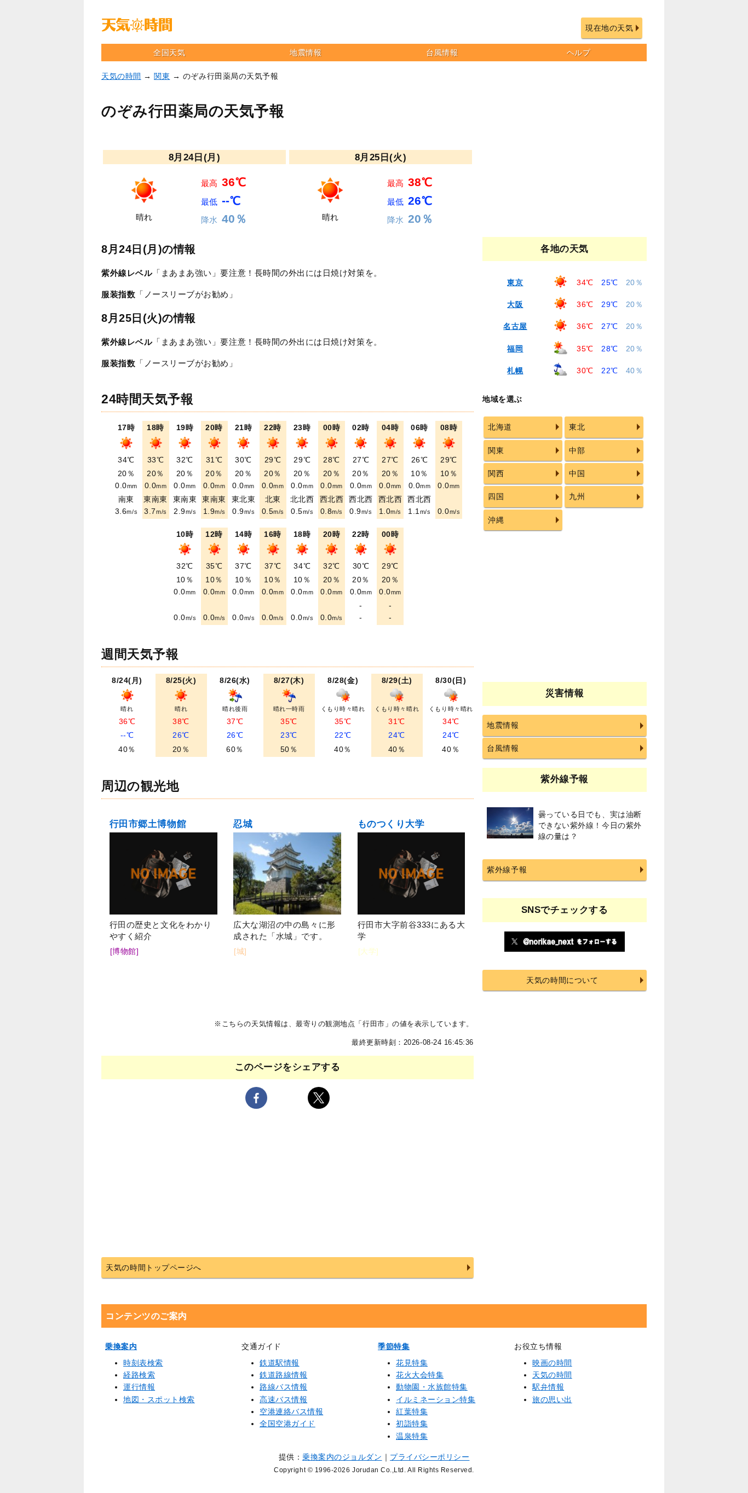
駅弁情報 (548, 1386)
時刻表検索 (143, 1362)
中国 (577, 473)
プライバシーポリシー (429, 1457)
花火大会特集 (420, 1374)
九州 (577, 496)
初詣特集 (412, 1423)
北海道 (500, 427)
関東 (162, 76)
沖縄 (496, 520)
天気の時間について (562, 980)
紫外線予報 (507, 869)
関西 (496, 473)
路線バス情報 (283, 1386)
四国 (496, 496)
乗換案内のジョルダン (342, 1457)
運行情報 (139, 1386)
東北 (577, 427)
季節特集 (394, 1346)
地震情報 (305, 52)
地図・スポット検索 (159, 1399)
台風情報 (442, 52)
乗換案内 (121, 1346)
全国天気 (169, 52)
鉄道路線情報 (283, 1374)
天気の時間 (121, 76)
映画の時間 (552, 1362)
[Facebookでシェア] (256, 1098)
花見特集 (412, 1362)
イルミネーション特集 (435, 1399)
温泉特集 (412, 1436)
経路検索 (139, 1374)
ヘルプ (579, 52)
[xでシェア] (319, 1098)
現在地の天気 (609, 28)
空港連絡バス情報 (291, 1411)
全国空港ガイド (287, 1423)
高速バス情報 (283, 1399)
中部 (577, 450)
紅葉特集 (412, 1411)
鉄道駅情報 (280, 1362)
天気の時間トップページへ (153, 1267)
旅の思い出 (552, 1399)
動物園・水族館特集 (432, 1386)
